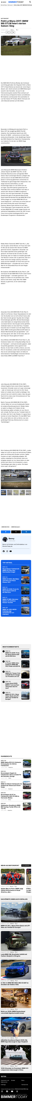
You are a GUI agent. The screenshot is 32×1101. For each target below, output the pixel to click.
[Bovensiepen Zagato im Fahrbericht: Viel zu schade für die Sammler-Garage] (27, 774)
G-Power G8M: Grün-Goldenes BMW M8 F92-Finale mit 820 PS (12, 664)
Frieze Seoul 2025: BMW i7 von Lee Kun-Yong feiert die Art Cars (12, 686)
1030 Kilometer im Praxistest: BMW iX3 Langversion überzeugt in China (14, 1069)
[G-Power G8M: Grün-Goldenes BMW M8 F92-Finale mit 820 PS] (25, 664)
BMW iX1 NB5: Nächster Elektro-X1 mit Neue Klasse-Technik (10, 600)
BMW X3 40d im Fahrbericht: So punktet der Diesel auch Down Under (11, 785)
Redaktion (11, 767)
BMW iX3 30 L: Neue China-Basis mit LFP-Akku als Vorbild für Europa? (12, 697)
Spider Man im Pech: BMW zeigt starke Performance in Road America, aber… (12, 890)
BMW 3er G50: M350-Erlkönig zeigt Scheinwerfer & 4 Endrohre (10, 612)
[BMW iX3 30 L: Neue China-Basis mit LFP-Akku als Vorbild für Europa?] (25, 695)
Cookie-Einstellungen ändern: (8, 1089)
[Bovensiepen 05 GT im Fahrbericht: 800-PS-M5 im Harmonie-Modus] (27, 796)
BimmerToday (4, 5)
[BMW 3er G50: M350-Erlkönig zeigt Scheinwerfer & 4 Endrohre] (25, 611)
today (16, 2)
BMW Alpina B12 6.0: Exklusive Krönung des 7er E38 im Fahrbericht (11, 764)
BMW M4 (3, 771)
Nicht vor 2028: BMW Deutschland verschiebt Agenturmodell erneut (13, 1012)
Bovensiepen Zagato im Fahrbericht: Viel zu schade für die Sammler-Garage (11, 774)
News (22, 1080)
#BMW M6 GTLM (5, 526)
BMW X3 (3, 782)
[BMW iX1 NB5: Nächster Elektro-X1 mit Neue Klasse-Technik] (25, 600)
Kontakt (13, 1080)
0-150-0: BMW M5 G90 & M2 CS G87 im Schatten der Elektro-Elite (14, 983)
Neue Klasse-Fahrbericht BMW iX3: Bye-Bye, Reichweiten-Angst (11, 570)
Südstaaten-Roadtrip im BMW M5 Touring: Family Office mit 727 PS (10, 807)
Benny (12, 29)
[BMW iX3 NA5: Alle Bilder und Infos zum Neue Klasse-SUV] (25, 580)
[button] (29, 479)
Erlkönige (3, 1084)
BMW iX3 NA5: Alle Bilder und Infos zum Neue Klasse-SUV (11, 580)
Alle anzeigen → (26, 865)
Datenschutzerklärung (21, 1089)
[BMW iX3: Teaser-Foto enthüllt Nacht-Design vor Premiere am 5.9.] (25, 674)
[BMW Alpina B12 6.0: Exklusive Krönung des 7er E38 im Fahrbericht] (27, 764)
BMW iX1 (5, 597)
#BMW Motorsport (15, 526)
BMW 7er (8, 681)
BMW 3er (5, 607)
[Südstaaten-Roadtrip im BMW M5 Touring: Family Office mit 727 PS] (27, 806)
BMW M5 (3, 792)
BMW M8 (7, 661)
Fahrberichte (24, 1084)
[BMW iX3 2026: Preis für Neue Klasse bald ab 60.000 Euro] (25, 590)
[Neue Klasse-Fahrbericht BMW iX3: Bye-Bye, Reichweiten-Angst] (25, 570)
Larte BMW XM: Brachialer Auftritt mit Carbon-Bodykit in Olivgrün (14, 955)
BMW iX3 (5, 567)
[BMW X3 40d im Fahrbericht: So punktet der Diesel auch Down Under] (27, 785)
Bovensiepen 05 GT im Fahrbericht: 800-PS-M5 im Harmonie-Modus (10, 796)
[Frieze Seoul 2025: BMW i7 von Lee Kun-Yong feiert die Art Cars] (25, 685)
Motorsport (10, 5)
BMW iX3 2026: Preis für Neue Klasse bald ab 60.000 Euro (11, 590)
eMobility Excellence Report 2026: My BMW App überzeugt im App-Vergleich (14, 1041)
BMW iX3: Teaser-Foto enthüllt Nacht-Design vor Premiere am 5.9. (12, 674)
